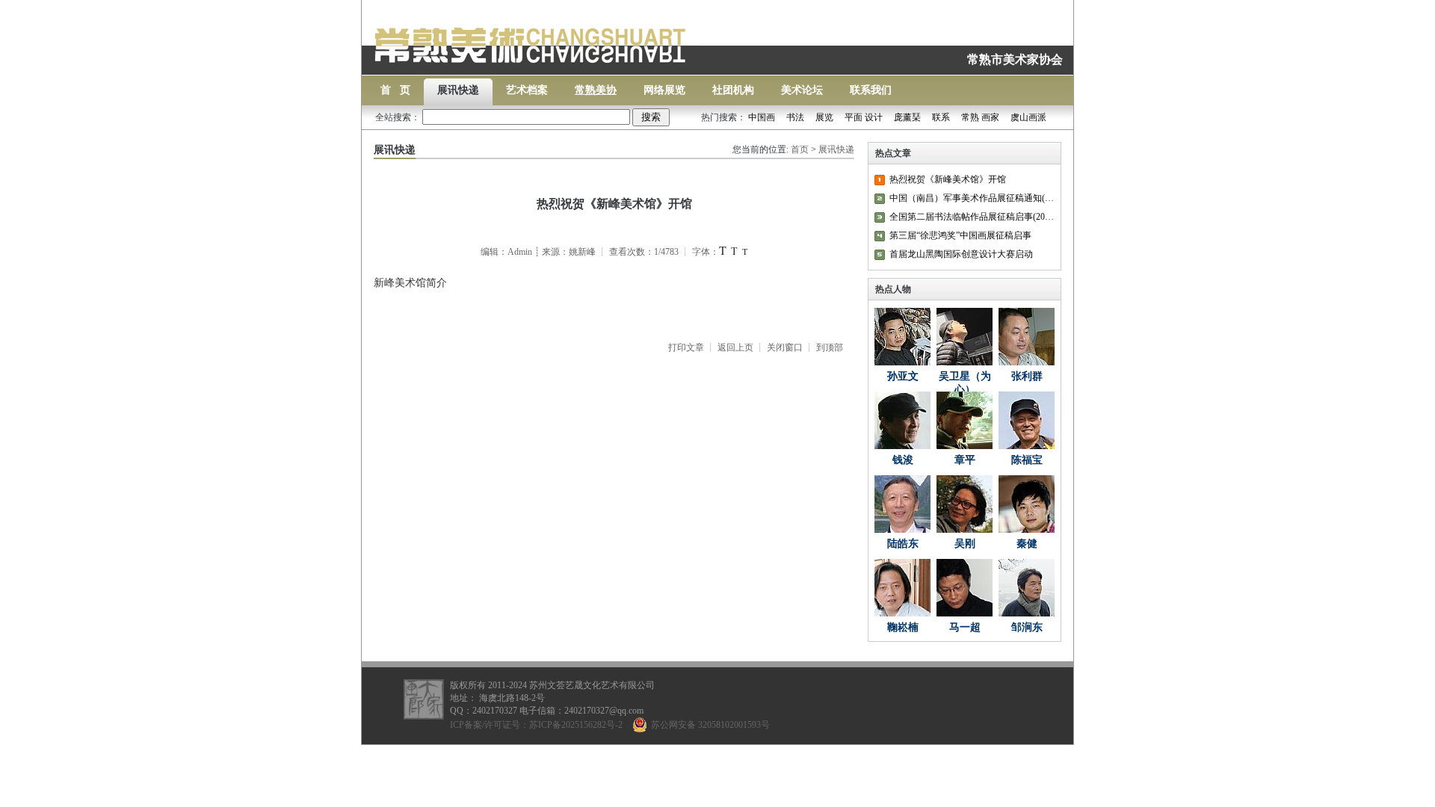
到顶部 (829, 347)
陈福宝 (1027, 460)
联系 (941, 117)
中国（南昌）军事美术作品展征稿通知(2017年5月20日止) (971, 198)
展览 (824, 117)
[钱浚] (902, 420)
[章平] (964, 420)
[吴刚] (964, 504)
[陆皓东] (902, 504)
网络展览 (664, 90)
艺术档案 (527, 90)
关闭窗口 (785, 347)
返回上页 (735, 347)
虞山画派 (1028, 117)
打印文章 (686, 347)
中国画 (761, 117)
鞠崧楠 (903, 627)
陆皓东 (903, 543)
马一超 (965, 627)
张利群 (1027, 376)
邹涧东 (1027, 627)
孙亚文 (903, 376)
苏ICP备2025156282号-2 (576, 725)
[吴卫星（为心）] (964, 336)
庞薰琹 (907, 117)
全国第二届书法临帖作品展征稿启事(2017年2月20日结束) (971, 216)
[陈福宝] (1027, 420)
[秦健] (1027, 504)
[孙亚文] (902, 336)
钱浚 (902, 460)
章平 (964, 460)
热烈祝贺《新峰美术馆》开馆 (947, 179)
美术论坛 (802, 90)
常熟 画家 (980, 117)
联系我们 (871, 90)
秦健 (1026, 543)
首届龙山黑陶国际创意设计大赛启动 (961, 254)
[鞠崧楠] (902, 587)
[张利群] (1027, 336)
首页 (800, 149)
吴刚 (964, 543)
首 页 (395, 90)
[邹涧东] (1027, 587)
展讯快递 (458, 90)
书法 (795, 117)
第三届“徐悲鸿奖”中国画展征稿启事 (960, 235)
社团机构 (733, 90)
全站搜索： (398, 117)
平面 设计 (864, 117)
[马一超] (964, 587)
